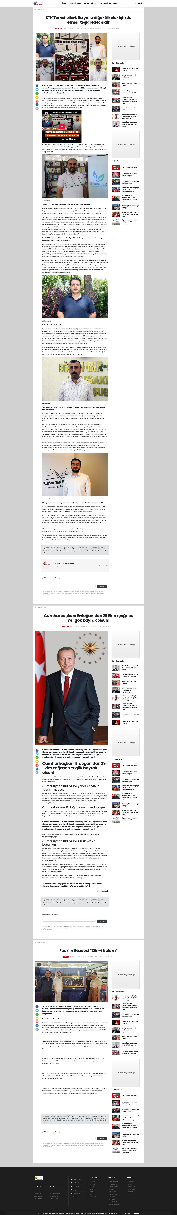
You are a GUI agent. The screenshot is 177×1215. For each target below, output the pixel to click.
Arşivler (76, 1190)
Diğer (115, 3)
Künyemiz (76, 1193)
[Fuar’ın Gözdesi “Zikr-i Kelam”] (71, 981)
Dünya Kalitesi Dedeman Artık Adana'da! (130, 109)
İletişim (75, 1197)
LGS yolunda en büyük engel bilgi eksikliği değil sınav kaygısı (130, 116)
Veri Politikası (38, 1199)
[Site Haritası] (54, 1187)
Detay (128, 1213)
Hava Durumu (113, 1182)
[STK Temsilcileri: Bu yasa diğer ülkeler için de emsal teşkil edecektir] (71, 57)
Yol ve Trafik (113, 1184)
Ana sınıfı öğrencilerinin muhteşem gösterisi (130, 92)
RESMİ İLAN (107, 3)
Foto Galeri (77, 1179)
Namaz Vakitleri (114, 1187)
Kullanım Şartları (55, 1194)
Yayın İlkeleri (38, 1196)
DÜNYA (44, 942)
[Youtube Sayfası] (44, 1187)
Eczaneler (112, 1189)
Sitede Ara (131, 1182)
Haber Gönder (54, 1199)
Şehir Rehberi (113, 1202)
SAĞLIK (80, 3)
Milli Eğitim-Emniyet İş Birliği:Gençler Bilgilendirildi (129, 77)
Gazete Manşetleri (114, 1204)
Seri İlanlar (112, 1199)
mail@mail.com (60, 567)
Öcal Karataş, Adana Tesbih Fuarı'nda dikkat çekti (130, 214)
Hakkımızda (37, 1194)
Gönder (102, 586)
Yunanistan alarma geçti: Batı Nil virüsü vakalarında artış (130, 189)
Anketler (130, 1184)
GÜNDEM (64, 3)
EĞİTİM (44, 607)
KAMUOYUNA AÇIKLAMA (129, 167)
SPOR (100, 3)
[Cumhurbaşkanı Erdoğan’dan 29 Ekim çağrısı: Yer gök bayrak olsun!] (71, 688)
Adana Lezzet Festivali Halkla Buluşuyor (129, 175)
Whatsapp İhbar (55, 1196)
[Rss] (51, 1187)
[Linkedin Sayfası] (48, 1187)
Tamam (136, 1213)
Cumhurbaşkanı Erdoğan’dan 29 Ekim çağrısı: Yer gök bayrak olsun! (130, 198)
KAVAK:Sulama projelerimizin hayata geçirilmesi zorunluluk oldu (129, 100)
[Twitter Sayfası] (38, 1187)
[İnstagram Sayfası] (41, 1187)
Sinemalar (112, 1197)
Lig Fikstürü (112, 1192)
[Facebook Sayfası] (35, 1187)
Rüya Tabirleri (132, 1189)
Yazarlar (76, 1186)
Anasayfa (38, 9)
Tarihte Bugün (113, 1194)
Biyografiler (131, 1187)
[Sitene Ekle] (57, 1187)
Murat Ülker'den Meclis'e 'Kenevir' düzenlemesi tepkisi (130, 124)
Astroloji (130, 1192)
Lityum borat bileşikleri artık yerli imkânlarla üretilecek (129, 222)
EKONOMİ (72, 3)
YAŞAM (86, 3)
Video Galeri (77, 1183)
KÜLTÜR (94, 3)
